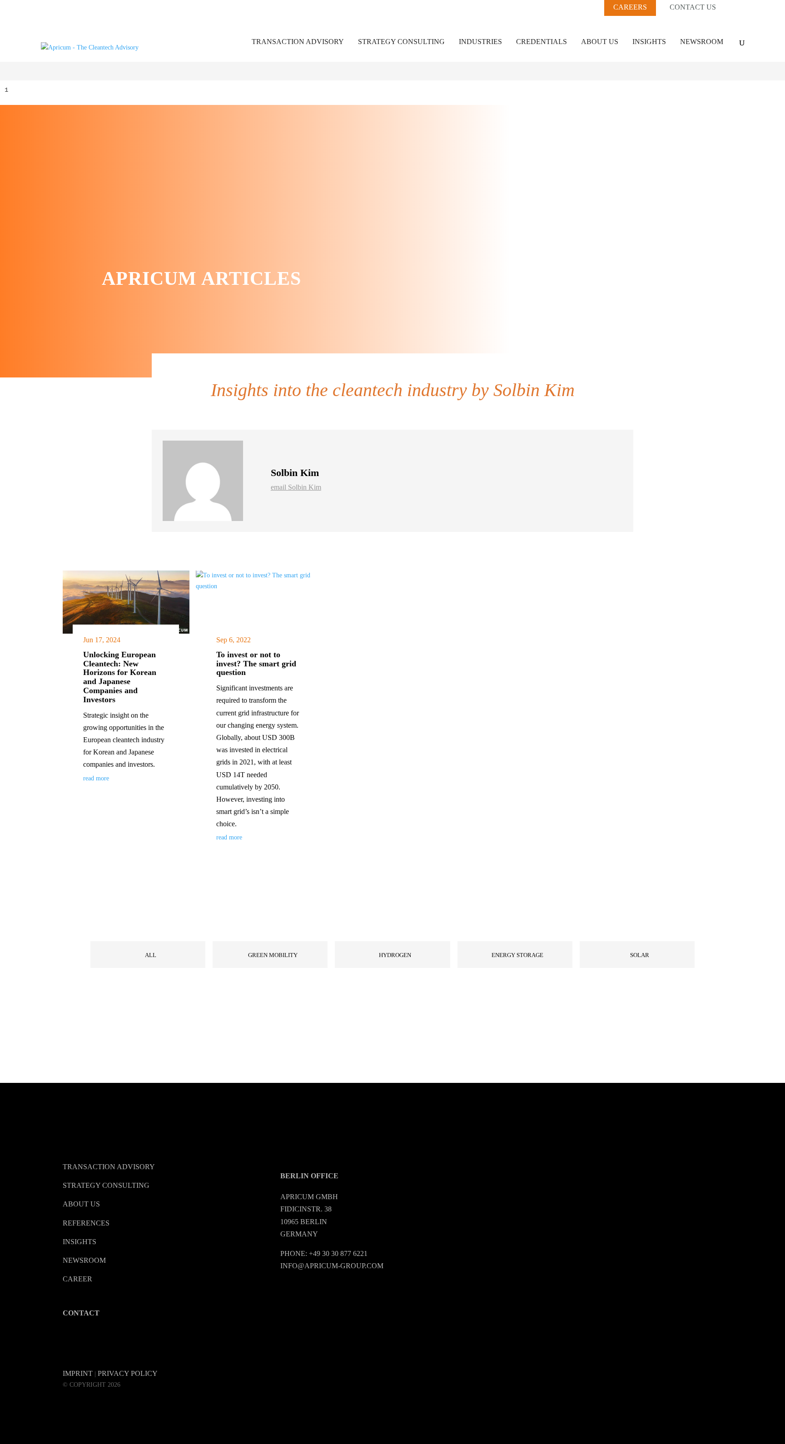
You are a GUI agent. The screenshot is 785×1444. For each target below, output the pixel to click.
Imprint (78, 1373)
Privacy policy (128, 1373)
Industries (480, 41)
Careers (630, 7)
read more (96, 778)
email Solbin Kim (296, 487)
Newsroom (701, 41)
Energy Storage (517, 955)
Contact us (693, 7)
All (150, 955)
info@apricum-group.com (331, 1266)
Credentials (541, 41)
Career (77, 1279)
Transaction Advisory (298, 41)
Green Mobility (273, 955)
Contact (81, 1313)
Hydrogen (395, 955)
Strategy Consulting (401, 41)
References (86, 1223)
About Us (599, 41)
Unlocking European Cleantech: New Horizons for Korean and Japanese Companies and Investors (119, 677)
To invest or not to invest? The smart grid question (256, 663)
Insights (649, 41)
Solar (639, 955)
